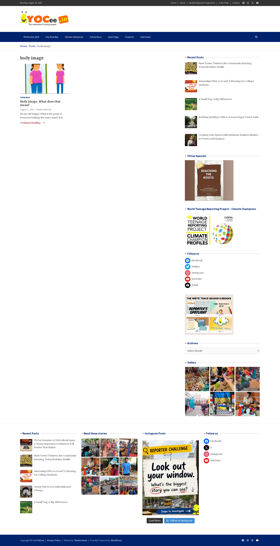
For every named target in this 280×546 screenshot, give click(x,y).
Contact (235, 2)
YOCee (40, 540)
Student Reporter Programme (202, 2)
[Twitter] (252, 3)
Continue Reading (30, 122)
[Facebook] (243, 3)
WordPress (116, 540)
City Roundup (52, 36)
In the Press (224, 2)
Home (173, 2)
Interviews (145, 36)
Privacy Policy (54, 540)
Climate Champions (74, 36)
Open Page (113, 36)
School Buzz (96, 36)
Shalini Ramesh (44, 109)
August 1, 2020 (27, 109)
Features (129, 36)
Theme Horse (80, 540)
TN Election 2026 (31, 36)
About (182, 2)
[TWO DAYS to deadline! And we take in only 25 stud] (170, 477)
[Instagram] (248, 3)
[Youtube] (257, 3)
